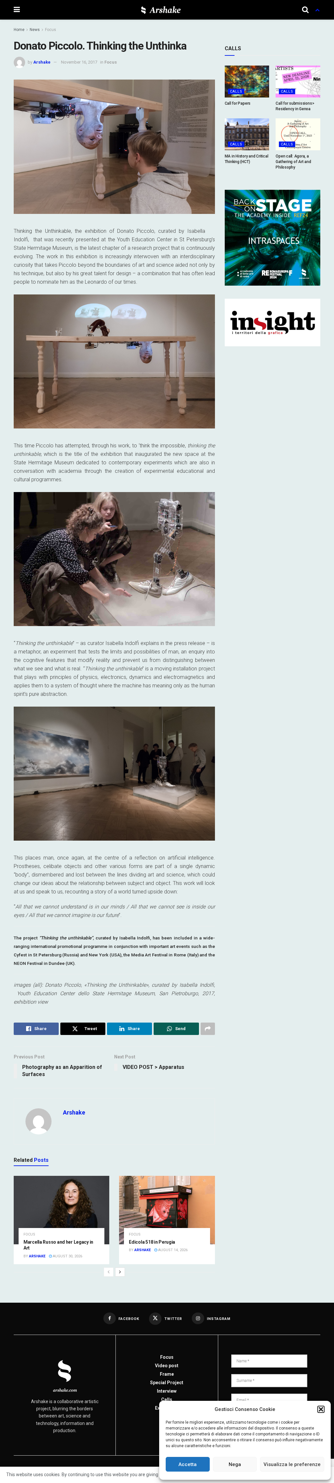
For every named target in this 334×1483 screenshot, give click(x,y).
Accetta (187, 1464)
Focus (50, 29)
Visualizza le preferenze (292, 1464)
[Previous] (109, 1272)
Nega (235, 1464)
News (35, 29)
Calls (236, 91)
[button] (321, 1409)
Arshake (42, 62)
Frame (167, 1374)
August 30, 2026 (67, 1256)
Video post (166, 1365)
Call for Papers (237, 103)
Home (19, 29)
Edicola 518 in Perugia (152, 1242)
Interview (166, 1391)
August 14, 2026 (172, 1250)
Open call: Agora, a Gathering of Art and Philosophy (293, 162)
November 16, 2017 (79, 62)
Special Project (166, 1382)
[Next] (120, 1272)
